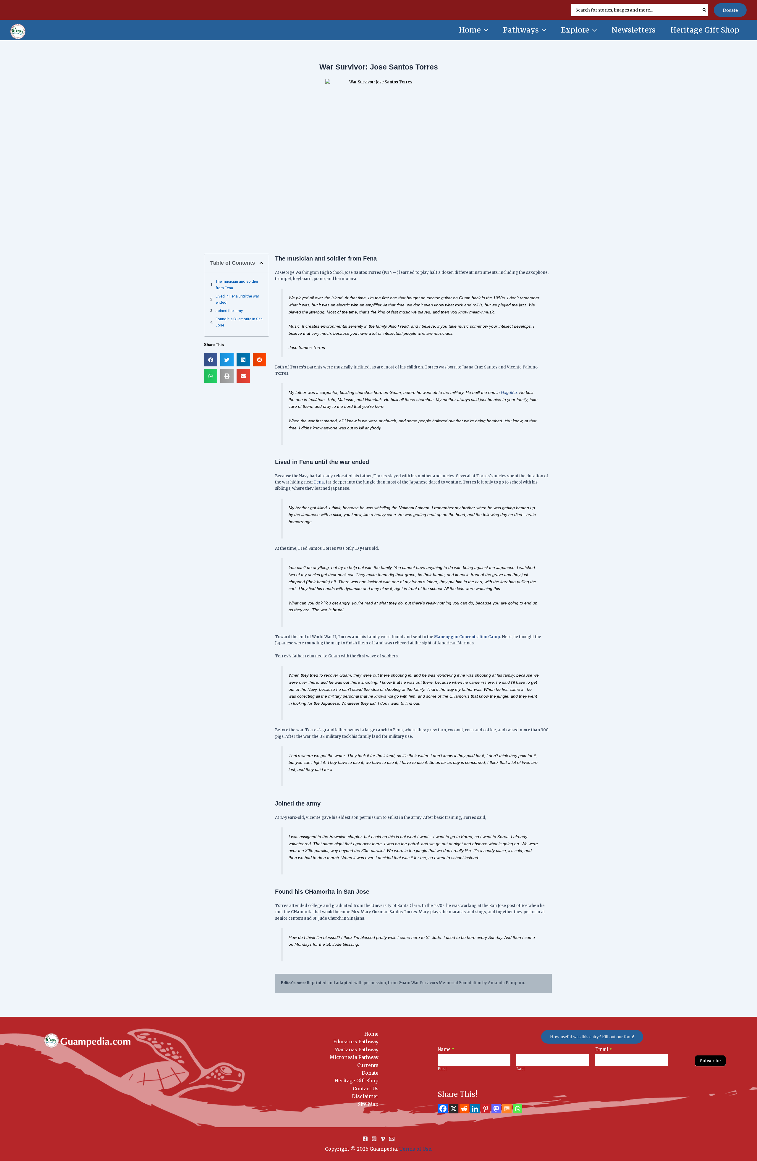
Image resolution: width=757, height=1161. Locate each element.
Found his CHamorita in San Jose (239, 322)
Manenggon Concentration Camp (467, 636)
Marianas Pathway (356, 1049)
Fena (318, 482)
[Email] (391, 1138)
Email (603, 1049)
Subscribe (710, 1060)
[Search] (704, 10)
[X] (453, 1108)
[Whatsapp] (517, 1108)
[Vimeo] (383, 1138)
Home (371, 1034)
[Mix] (507, 1108)
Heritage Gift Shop (356, 1081)
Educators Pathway (355, 1041)
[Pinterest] (485, 1108)
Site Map (368, 1104)
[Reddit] (464, 1108)
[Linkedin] (475, 1108)
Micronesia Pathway (354, 1057)
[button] (730, 10)
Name (446, 1049)
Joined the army (229, 310)
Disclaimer (365, 1096)
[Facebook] (443, 1108)
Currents (367, 1065)
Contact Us (365, 1089)
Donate (370, 1073)
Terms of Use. (415, 1149)
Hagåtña (509, 392)
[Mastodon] (496, 1108)
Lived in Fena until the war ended (237, 299)
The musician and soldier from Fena (237, 284)
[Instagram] (374, 1138)
